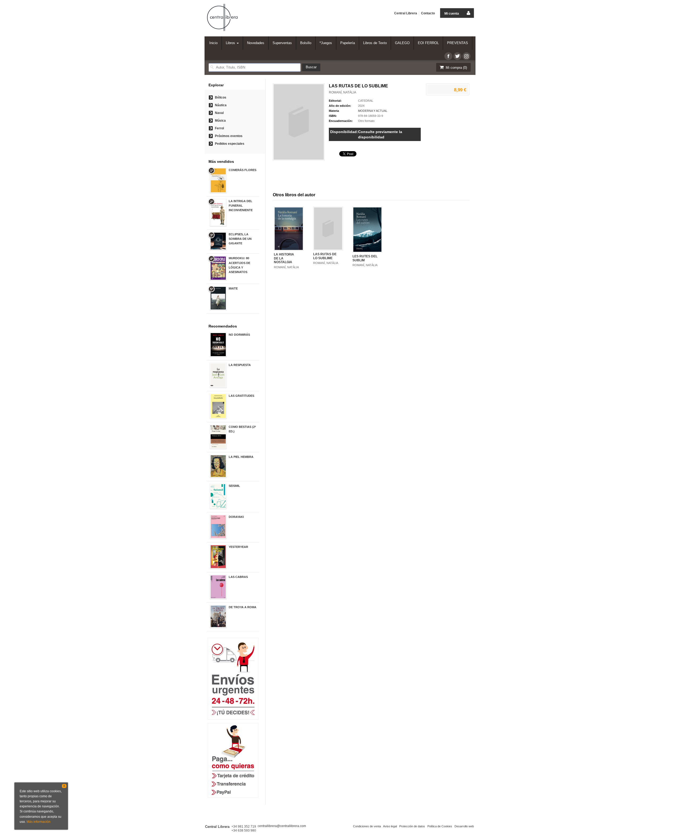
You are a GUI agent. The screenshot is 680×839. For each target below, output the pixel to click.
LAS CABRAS (238, 576)
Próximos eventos (229, 136)
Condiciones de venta (367, 826)
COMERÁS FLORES (242, 170)
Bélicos (220, 97)
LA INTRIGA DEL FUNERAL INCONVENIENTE (241, 205)
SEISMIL (234, 485)
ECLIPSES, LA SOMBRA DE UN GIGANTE (240, 239)
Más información (38, 822)
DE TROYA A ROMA (242, 607)
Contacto (428, 13)
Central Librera (405, 13)
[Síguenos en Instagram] (466, 56)
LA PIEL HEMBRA (241, 456)
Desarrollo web (464, 826)
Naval (219, 113)
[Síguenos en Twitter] (457, 56)
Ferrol (219, 128)
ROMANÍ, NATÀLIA (342, 92)
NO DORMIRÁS (239, 334)
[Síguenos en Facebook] (448, 56)
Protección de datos (412, 826)
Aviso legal (390, 826)
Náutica (221, 105)
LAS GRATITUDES (241, 395)
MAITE (233, 288)
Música (220, 120)
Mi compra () (456, 68)
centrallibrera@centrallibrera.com (282, 826)
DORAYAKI (236, 516)
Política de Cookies (439, 826)
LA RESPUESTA (240, 365)
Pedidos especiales (229, 144)
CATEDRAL (365, 100)
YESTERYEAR (238, 546)
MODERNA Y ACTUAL (372, 110)
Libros (231, 43)
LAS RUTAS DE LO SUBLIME (325, 256)
